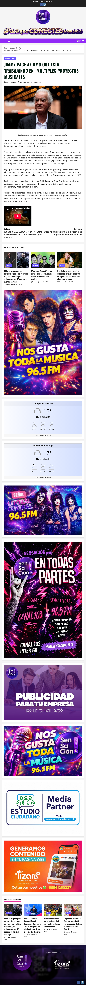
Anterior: (23, 233)
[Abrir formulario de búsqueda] (83, 41)
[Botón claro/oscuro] (79, 41)
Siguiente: (63, 231)
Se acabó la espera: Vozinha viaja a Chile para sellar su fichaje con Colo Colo (52, 922)
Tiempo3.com (46, 435)
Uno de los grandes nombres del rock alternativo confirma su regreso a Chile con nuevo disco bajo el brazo (68, 275)
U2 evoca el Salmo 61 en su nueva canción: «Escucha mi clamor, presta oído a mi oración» (41, 275)
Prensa (8, 284)
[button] (9, 41)
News (28, 913)
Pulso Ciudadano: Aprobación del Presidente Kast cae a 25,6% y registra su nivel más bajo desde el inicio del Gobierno (32, 925)
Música (7, 58)
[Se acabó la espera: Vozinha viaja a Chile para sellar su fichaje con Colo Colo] (53, 910)
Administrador (11, 82)
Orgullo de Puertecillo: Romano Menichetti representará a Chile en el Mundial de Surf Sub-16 (73, 923)
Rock (13, 58)
